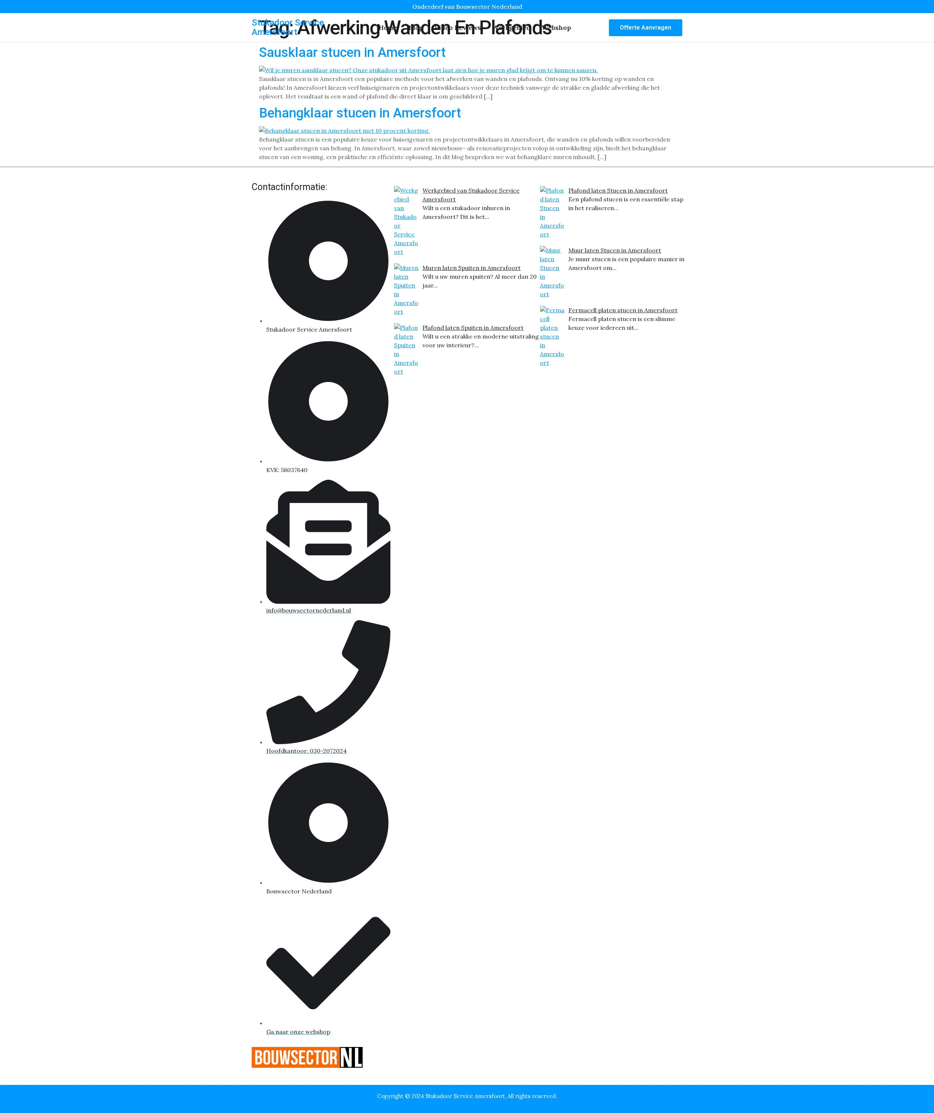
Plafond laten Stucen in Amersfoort (618, 190)
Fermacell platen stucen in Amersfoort (623, 310)
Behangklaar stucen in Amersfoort (360, 113)
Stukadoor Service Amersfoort (288, 27)
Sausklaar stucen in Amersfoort (352, 52)
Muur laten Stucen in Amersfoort (614, 250)
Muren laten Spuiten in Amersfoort (471, 267)
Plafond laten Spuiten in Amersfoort (473, 327)
